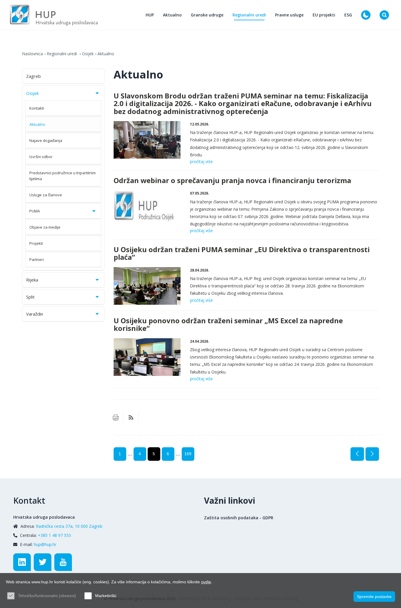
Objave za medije (44, 227)
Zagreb (33, 76)
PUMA (34, 211)
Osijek (88, 53)
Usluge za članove (45, 194)
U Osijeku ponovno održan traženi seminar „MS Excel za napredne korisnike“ (228, 324)
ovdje (206, 581)
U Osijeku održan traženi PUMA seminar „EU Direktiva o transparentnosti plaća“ (242, 253)
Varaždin (34, 314)
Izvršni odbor (41, 156)
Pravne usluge (289, 15)
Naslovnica (32, 53)
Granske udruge (207, 15)
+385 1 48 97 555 (54, 535)
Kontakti (36, 108)
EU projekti (324, 15)
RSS (131, 418)
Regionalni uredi (249, 15)
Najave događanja (45, 140)
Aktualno (172, 15)
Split (30, 297)
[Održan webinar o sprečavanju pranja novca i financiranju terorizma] (147, 209)
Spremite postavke (374, 596)
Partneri (36, 259)
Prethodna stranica (357, 454)
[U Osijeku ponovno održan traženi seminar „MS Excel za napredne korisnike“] (147, 357)
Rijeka (32, 280)
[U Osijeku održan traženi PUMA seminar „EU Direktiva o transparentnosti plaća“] (147, 286)
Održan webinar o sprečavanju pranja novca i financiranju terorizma (232, 180)
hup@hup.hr (45, 544)
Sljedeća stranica (372, 454)
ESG (348, 15)
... (130, 454)
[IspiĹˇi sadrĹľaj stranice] (116, 418)
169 (187, 453)
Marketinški (105, 595)
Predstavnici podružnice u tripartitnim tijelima (62, 175)
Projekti (36, 243)
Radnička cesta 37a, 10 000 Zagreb (69, 526)
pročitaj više (201, 161)
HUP (150, 15)
